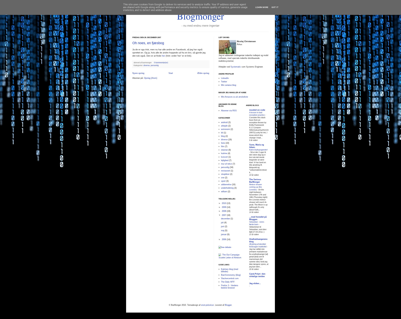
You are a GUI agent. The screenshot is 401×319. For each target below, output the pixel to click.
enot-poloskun (207, 305)
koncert (224, 157)
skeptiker (225, 174)
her (163, 55)
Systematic (236, 67)
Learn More (261, 7)
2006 (224, 239)
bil (222, 132)
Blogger (228, 305)
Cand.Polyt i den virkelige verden (257, 275)
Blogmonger (200, 16)
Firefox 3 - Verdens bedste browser (229, 286)
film (222, 146)
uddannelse (226, 184)
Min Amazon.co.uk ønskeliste (234, 97)
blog (223, 136)
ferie (223, 143)
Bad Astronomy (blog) (231, 275)
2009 (224, 207)
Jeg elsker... (255, 283)
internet (224, 150)
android (224, 122)
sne (222, 177)
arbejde (224, 126)
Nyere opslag (138, 73)
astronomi (225, 129)
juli (222, 222)
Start (171, 73)
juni (223, 226)
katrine (224, 153)
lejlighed (224, 160)
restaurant (225, 171)
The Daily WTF (228, 282)
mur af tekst (226, 164)
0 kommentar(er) (161, 63)
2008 (224, 211)
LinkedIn (225, 78)
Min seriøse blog (228, 85)
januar (224, 234)
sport (223, 181)
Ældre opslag (203, 73)
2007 (224, 215)
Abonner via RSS (229, 110)
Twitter (224, 81)
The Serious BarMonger (255, 180)
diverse (146, 65)
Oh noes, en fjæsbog (148, 43)
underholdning (227, 188)
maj (223, 230)
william (224, 191)
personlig (155, 65)
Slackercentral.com (230, 278)
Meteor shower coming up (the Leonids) (255, 187)
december (226, 218)
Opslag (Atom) (150, 78)
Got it (275, 7)
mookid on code (257, 110)
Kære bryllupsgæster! (258, 150)
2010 (224, 203)
